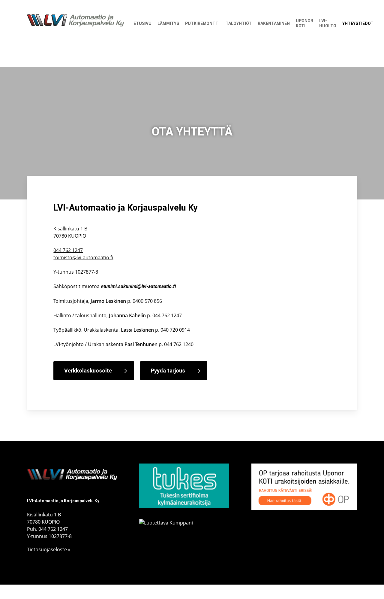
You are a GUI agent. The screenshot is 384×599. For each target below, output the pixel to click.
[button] (93, 370)
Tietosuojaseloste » (48, 549)
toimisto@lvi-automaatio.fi (83, 257)
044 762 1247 (68, 250)
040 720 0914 (175, 330)
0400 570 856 (147, 301)
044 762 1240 (179, 344)
